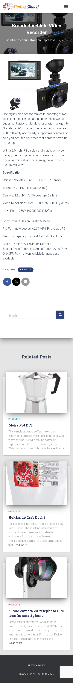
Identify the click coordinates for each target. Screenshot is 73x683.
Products (25, 270)
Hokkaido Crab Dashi (26, 517)
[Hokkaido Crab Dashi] (36, 482)
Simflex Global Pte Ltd (32, 674)
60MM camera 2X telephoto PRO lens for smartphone (36, 613)
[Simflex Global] (22, 6)
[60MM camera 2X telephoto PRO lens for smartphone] (36, 577)
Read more (57, 448)
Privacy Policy (36, 665)
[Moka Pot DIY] (36, 392)
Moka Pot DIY (20, 425)
